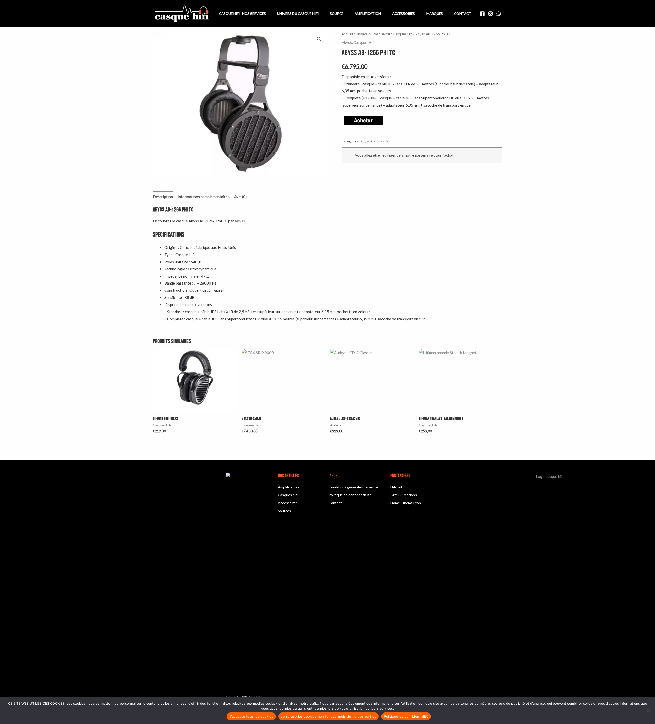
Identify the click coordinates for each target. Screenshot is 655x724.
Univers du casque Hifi (298, 14)
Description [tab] (163, 196)
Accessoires (403, 14)
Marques (434, 14)
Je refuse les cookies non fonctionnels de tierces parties (328, 716)
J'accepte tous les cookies (251, 716)
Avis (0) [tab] (240, 196)
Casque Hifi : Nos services (242, 14)
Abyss (347, 42)
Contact (462, 14)
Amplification (368, 14)
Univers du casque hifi (373, 34)
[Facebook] (482, 13)
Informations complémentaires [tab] (204, 196)
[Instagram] (490, 13)
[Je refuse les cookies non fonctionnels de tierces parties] (648, 710)
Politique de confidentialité (406, 716)
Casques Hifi (402, 34)
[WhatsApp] (498, 13)
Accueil (347, 34)
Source (336, 14)
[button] (319, 39)
